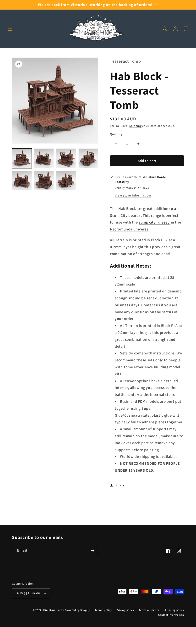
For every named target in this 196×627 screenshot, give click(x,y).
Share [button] (120, 485)
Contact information (171, 614)
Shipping (135, 126)
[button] (10, 28)
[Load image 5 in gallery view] (22, 180)
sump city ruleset (154, 222)
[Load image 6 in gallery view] (44, 180)
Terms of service (149, 610)
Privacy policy (125, 610)
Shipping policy (174, 610)
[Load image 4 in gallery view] (88, 158)
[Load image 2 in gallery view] (44, 158)
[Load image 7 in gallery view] (66, 180)
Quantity (116, 134)
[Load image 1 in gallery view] (22, 158)
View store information (133, 195)
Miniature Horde (53, 610)
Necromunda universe (129, 229)
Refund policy (103, 610)
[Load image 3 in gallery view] (66, 158)
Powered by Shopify (77, 610)
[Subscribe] (92, 550)
